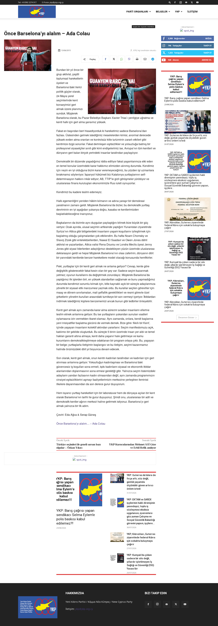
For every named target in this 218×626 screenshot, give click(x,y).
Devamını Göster (186, 317)
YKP (177, 11)
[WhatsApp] (121, 59)
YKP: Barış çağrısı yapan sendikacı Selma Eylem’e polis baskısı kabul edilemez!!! (75, 517)
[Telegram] (152, 59)
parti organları (137, 11)
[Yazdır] (137, 59)
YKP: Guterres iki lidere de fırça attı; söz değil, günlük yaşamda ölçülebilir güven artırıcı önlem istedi (141, 482)
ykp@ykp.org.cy (57, 2)
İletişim (192, 11)
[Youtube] (197, 2)
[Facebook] (174, 2)
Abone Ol (207, 60)
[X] (191, 2)
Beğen (208, 38)
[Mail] (186, 2)
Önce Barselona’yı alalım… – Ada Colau (80, 423)
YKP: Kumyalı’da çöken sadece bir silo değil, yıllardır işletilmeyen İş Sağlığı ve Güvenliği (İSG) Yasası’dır (140, 562)
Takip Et (208, 45)
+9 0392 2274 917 (29, 2)
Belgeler (161, 11)
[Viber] (129, 59)
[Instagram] (180, 2)
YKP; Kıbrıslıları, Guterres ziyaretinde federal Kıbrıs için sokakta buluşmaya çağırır (184, 225)
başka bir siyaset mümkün (143, 26)
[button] (169, 2)
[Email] (144, 59)
